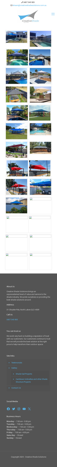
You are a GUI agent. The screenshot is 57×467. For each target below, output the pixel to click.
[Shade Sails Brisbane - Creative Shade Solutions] (28, 16)
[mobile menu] (53, 14)
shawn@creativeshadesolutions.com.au (29, 5)
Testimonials (16, 363)
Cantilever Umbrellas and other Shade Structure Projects (31, 380)
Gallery (14, 368)
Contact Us (16, 388)
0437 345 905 (28, 2)
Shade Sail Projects (24, 374)
